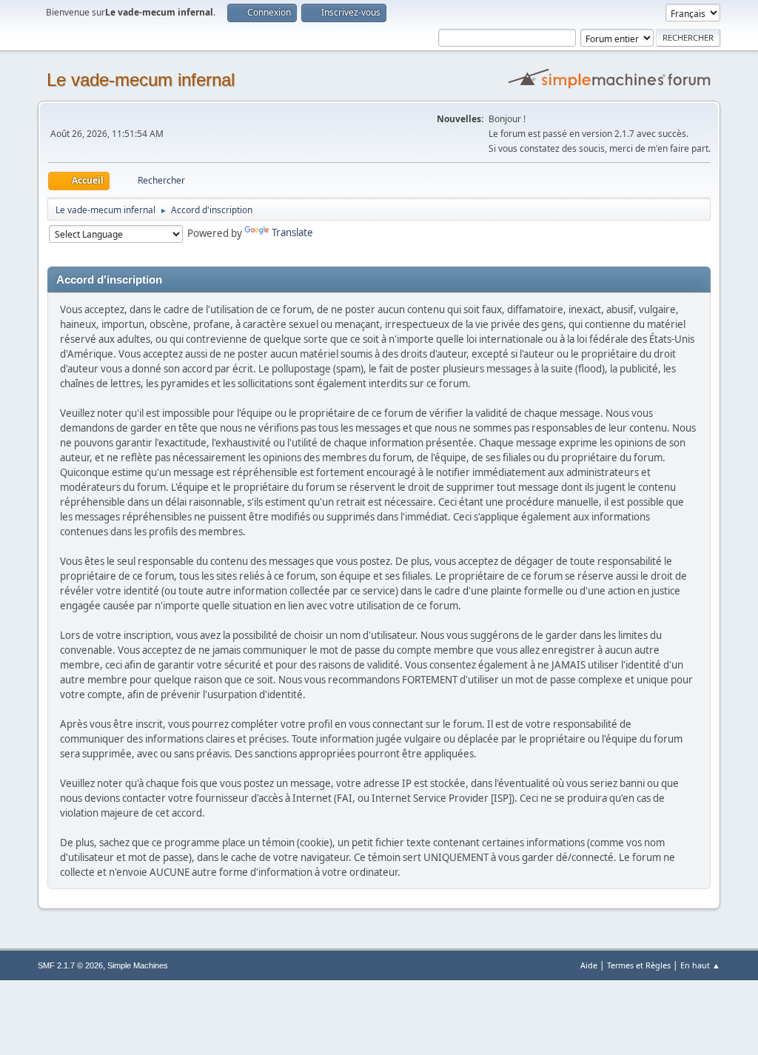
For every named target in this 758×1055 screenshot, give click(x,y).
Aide (588, 965)
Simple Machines (137, 965)
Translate (292, 232)
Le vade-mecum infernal (141, 80)
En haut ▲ (700, 965)
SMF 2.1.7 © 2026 (70, 965)
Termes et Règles (639, 965)
